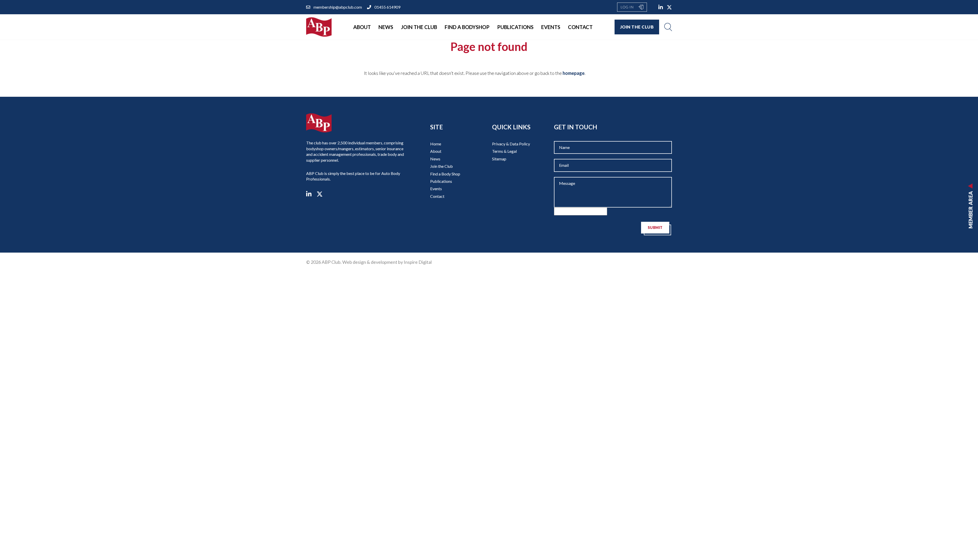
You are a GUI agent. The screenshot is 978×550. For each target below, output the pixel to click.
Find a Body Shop (445, 173)
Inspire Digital (418, 262)
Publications (515, 27)
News (385, 27)
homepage (574, 73)
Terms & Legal (504, 151)
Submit (655, 227)
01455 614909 (387, 7)
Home (435, 143)
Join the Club (419, 27)
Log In (627, 7)
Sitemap (499, 158)
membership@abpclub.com (338, 7)
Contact (580, 27)
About (362, 27)
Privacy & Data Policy (511, 143)
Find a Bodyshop (467, 27)
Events (550, 27)
